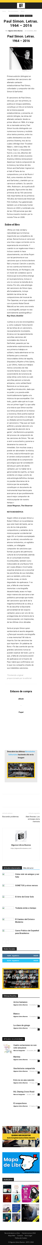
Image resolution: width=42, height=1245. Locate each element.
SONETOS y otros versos (26, 885)
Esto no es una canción (23, 1080)
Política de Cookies (21, 1238)
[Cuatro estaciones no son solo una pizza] (7, 1048)
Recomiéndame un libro (12, 1233)
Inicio (4, 11)
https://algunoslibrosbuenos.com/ (21, 848)
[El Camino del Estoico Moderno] (8, 922)
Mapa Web (11, 1236)
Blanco (16, 1013)
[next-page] (7, 942)
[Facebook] (4, 802)
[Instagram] (14, 853)
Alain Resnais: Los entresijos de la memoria (33, 819)
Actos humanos (20, 1002)
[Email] (31, 802)
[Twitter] (10, 802)
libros (22, 11)
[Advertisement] (22, 1118)
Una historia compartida (24, 1068)
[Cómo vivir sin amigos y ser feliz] (8, 877)
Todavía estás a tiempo (25, 908)
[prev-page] (3, 942)
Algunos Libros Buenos (15, 31)
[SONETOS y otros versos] (8, 888)
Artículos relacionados (12, 868)
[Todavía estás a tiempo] (8, 911)
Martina (16, 1057)
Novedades (28, 16)
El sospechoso (20, 1103)
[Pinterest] (15, 802)
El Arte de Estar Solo (24, 897)
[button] (4, 5)
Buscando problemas (10, 817)
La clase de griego (21, 1025)
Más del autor (28, 868)
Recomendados (13, 11)
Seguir (35, 955)
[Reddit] (28, 853)
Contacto (20, 1236)
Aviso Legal (28, 1236)
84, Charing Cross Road (23, 1091)
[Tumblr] (37, 802)
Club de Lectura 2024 (29, 1233)
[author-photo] (21, 842)
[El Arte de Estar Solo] (8, 899)
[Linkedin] (26, 802)
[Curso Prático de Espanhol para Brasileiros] (8, 933)
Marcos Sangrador (19, 1050)
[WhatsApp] (20, 802)
